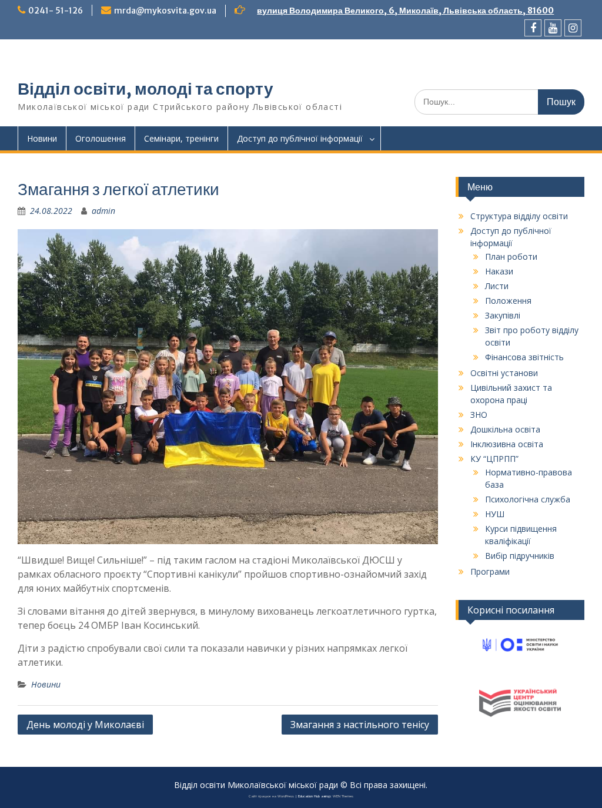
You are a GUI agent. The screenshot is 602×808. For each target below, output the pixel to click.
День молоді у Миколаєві (85, 724)
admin (103, 210)
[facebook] (532, 27)
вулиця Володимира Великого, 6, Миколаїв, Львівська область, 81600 (405, 10)
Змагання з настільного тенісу (359, 724)
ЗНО (478, 414)
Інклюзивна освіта (506, 444)
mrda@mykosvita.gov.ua (165, 10)
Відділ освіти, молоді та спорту (145, 88)
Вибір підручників (519, 555)
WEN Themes (343, 796)
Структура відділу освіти (519, 216)
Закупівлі (502, 315)
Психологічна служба (527, 499)
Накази (499, 271)
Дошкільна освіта (505, 429)
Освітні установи (504, 372)
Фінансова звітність (524, 357)
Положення (508, 300)
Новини (42, 138)
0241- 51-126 (55, 10)
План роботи (511, 256)
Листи (497, 285)
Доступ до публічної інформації (300, 138)
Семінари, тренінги (181, 138)
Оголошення (100, 138)
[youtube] (552, 27)
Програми (490, 571)
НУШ (494, 513)
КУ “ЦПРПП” (494, 458)
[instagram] (572, 27)
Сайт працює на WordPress (271, 796)
